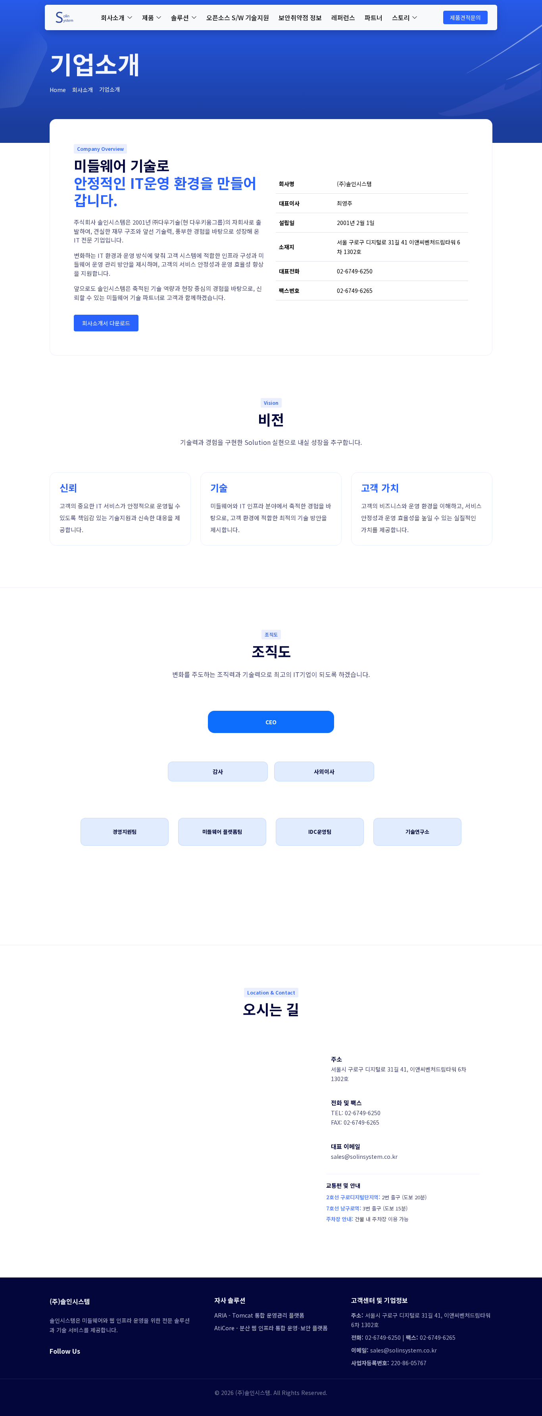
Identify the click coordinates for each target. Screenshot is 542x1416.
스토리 (401, 17)
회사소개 (113, 17)
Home (58, 90)
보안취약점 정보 (300, 17)
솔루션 (180, 17)
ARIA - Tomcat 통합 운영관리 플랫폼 (259, 1315)
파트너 (373, 17)
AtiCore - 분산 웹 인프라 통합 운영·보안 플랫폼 (271, 1328)
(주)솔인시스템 (70, 1301)
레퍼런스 (343, 17)
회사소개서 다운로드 (106, 323)
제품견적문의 (465, 17)
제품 (148, 17)
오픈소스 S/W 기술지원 (237, 17)
